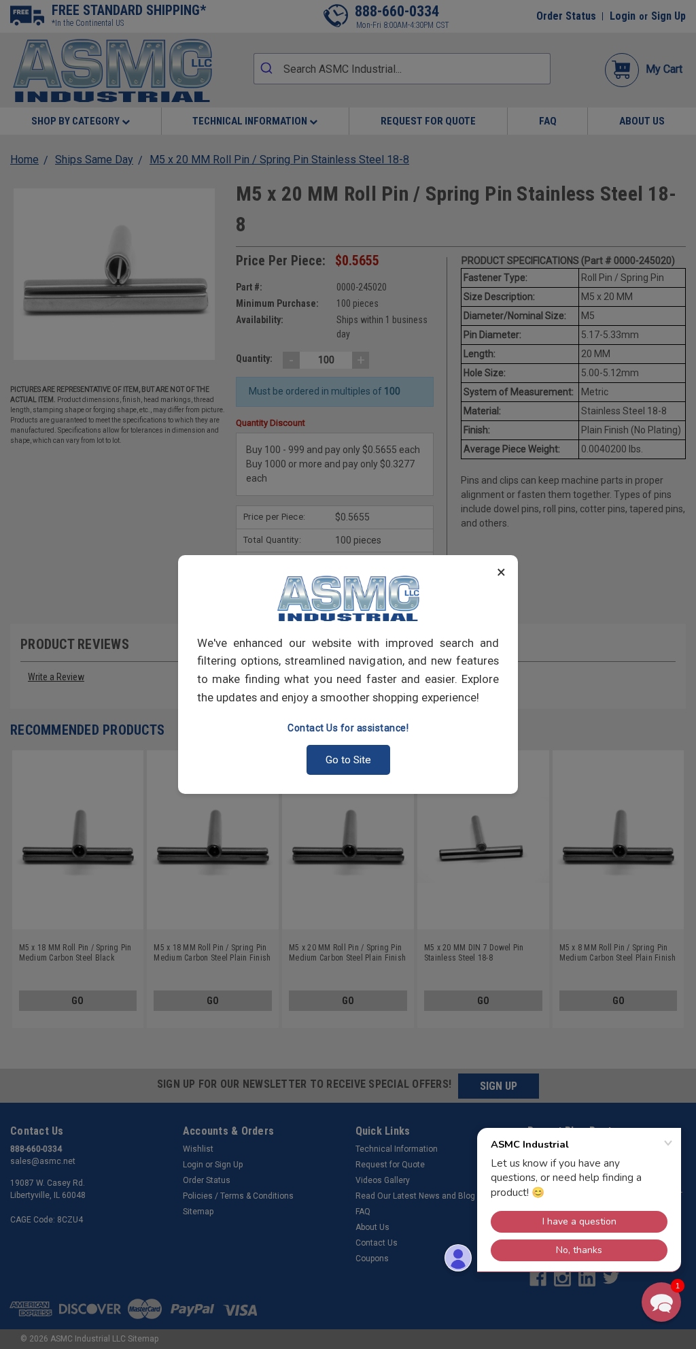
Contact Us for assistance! (348, 727)
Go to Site (348, 760)
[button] (661, 1302)
